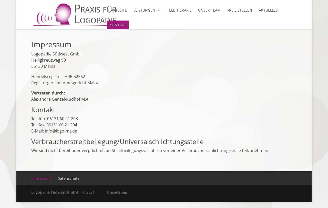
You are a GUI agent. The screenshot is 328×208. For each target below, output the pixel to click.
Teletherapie (179, 10)
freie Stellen (239, 10)
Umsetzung (117, 192)
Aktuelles (268, 10)
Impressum (41, 178)
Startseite (117, 10)
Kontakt (117, 24)
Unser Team (209, 10)
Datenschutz (68, 178)
